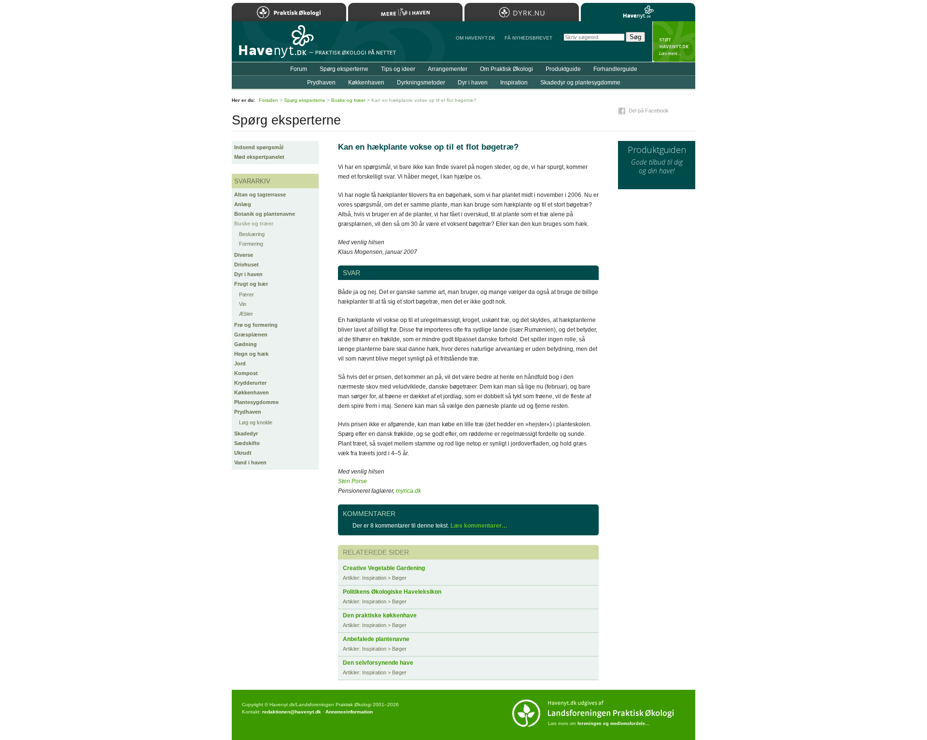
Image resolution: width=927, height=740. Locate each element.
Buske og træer (253, 223)
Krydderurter (250, 383)
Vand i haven (250, 462)
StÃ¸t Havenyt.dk (673, 41)
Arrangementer (447, 69)
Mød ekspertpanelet (259, 157)
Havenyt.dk (638, 12)
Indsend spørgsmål (258, 147)
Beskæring (252, 234)
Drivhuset (246, 264)
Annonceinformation (349, 711)
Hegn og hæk (251, 354)
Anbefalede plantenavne (376, 639)
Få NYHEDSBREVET (528, 38)
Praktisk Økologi (289, 12)
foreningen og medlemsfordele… (613, 723)
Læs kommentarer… (478, 525)
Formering (251, 244)
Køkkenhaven (251, 392)
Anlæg (242, 204)
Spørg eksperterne (344, 69)
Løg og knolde (255, 422)
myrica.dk (408, 491)
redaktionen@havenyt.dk (291, 711)
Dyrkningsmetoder (421, 82)
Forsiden (268, 100)
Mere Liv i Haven (405, 12)
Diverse (243, 255)
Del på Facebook (649, 110)
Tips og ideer (398, 69)
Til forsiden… (274, 45)
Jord (240, 363)
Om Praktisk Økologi (506, 69)
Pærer (246, 294)
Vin (242, 304)
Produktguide (563, 69)
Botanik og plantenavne (264, 214)
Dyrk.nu (521, 12)
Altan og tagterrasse (260, 194)
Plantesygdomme (256, 402)
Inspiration (514, 82)
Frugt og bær (251, 284)
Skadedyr (246, 433)
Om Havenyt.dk (475, 38)
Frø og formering (256, 325)
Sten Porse (352, 481)
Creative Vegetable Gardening (384, 568)
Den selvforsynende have (378, 662)
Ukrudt (243, 453)
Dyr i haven (248, 274)
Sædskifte (247, 443)
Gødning (245, 344)
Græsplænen (250, 334)
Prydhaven (247, 412)
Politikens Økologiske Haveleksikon (392, 591)
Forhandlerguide (615, 69)
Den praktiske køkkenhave (380, 615)
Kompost (246, 373)
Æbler (246, 314)
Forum (298, 69)
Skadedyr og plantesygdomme (580, 82)
